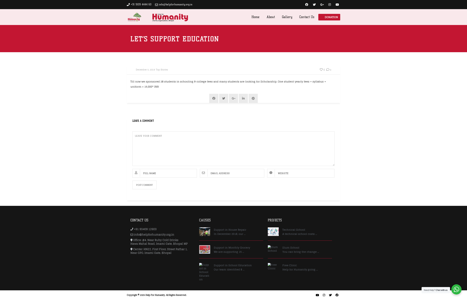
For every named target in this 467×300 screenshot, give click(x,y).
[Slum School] (273, 249)
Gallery (287, 17)
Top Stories (162, 70)
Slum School (290, 247)
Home (255, 17)
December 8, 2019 (145, 70)
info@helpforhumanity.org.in (175, 4)
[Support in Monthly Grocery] (204, 249)
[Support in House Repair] (204, 231)
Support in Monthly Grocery (232, 247)
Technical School (293, 229)
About (271, 17)
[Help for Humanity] (158, 17)
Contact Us (306, 17)
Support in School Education (233, 265)
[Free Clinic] (273, 266)
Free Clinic (289, 265)
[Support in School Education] (204, 272)
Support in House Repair (230, 229)
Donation (331, 17)
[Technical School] (273, 231)
